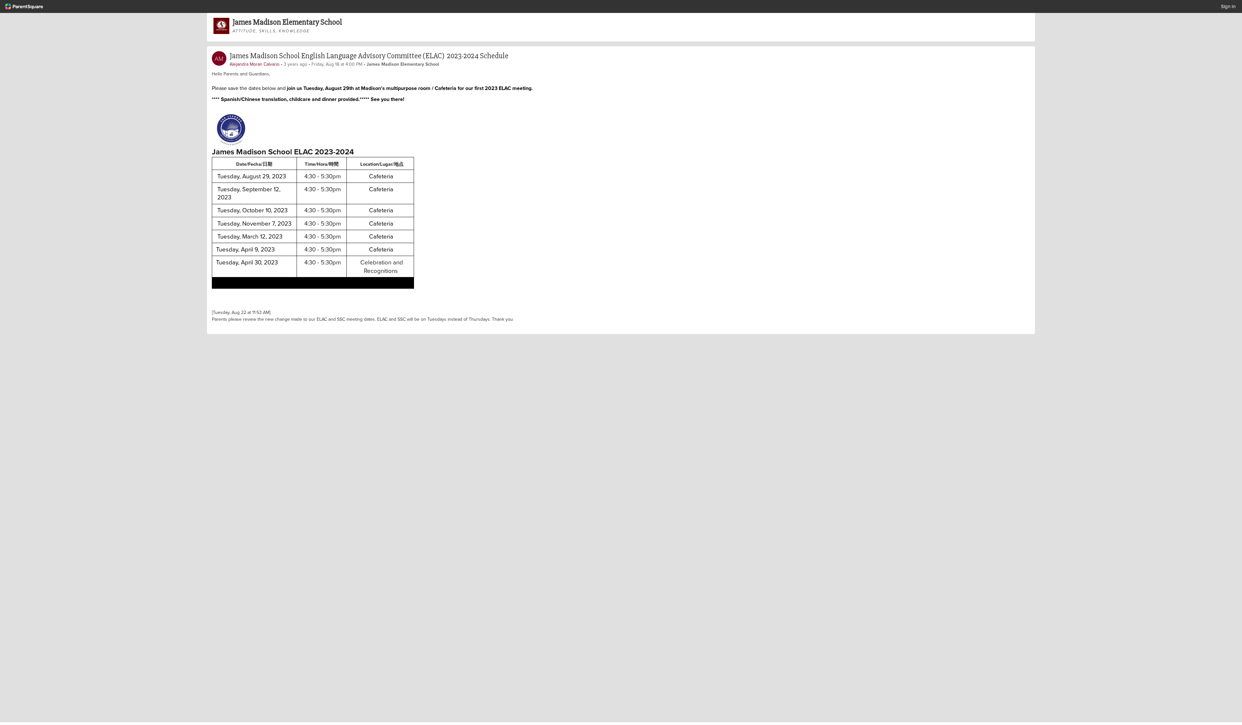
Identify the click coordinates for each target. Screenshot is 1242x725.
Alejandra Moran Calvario (254, 64)
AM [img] (219, 58)
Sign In (1228, 6)
